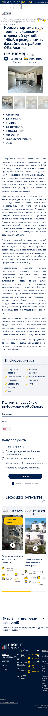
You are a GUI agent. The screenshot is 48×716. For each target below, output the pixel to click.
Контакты (12, 24)
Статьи (5, 665)
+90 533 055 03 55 (22, 656)
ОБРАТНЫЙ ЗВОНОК (39, 30)
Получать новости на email (26, 483)
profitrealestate (45, 656)
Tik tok (33, 666)
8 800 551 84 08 (21, 677)
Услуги (5, 661)
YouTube (34, 658)
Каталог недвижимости (16, 21)
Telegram (34, 671)
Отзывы (4, 24)
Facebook (34, 654)
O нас (5, 21)
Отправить (25, 476)
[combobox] (6, 429)
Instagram (34, 662)
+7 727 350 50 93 (22, 663)
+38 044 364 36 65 (22, 670)
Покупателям (30, 21)
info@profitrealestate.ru (45, 650)
